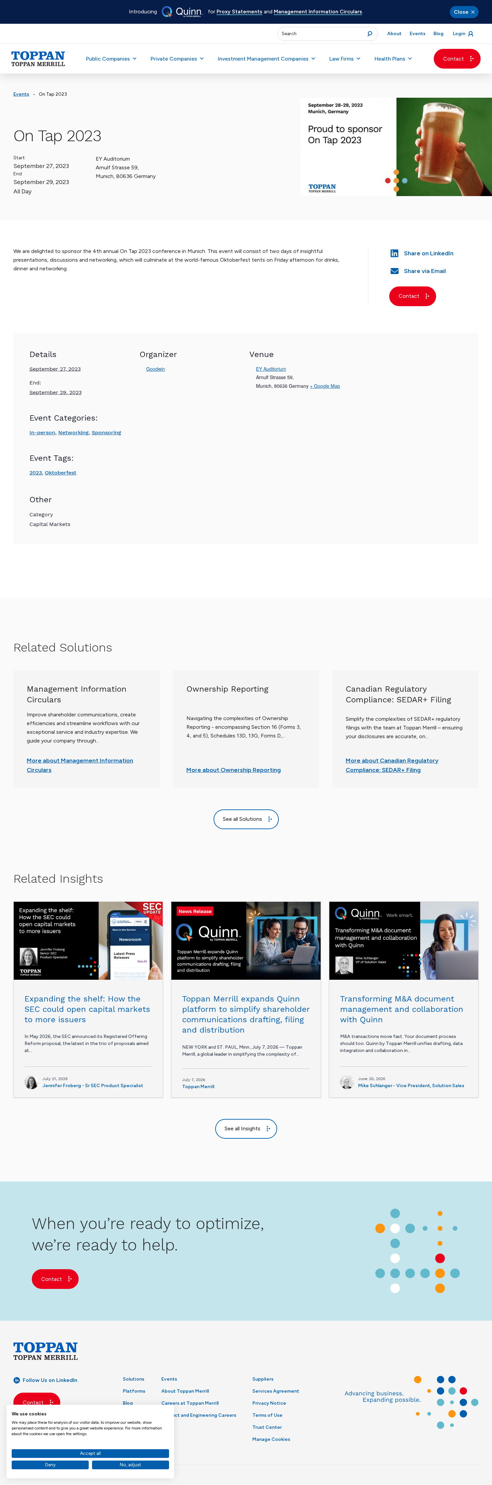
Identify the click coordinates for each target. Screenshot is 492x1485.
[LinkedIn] (434, 252)
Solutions (133, 1379)
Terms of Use (267, 1415)
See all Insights (242, 1128)
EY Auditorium (271, 368)
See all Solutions (242, 819)
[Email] (434, 270)
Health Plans (390, 59)
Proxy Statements (239, 11)
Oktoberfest (60, 472)
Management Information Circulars (318, 11)
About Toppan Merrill (185, 1391)
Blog (128, 1403)
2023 (35, 472)
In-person (42, 432)
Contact (453, 59)
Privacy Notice (269, 1403)
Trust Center (267, 1427)
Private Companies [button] (174, 59)
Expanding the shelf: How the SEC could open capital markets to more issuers (87, 1009)
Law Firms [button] (341, 59)
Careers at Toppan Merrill (190, 1403)
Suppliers (262, 1379)
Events (21, 94)
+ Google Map (325, 385)
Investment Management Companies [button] (263, 59)
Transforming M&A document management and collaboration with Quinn (401, 1009)
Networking (73, 432)
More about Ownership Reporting (233, 770)
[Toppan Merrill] (38, 58)
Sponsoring (106, 432)
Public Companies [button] (108, 59)
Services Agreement (275, 1391)
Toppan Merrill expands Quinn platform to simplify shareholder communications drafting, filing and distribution (246, 1014)
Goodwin (155, 368)
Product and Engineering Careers (198, 1415)
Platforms (134, 1391)
